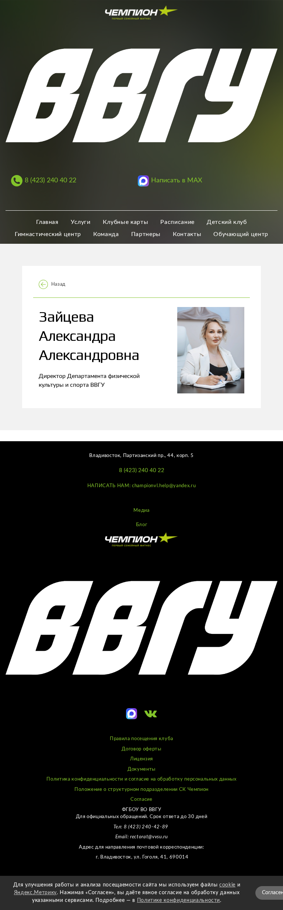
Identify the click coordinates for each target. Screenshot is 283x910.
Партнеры (146, 234)
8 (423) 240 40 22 (141, 470)
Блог (141, 524)
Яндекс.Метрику (35, 892)
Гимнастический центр (48, 234)
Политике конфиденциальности (178, 900)
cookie (227, 885)
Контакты (187, 234)
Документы (141, 769)
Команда (106, 234)
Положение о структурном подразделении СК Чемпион (141, 789)
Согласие (141, 799)
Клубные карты (125, 222)
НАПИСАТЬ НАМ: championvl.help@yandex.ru (141, 485)
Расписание (177, 222)
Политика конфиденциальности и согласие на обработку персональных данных (141, 779)
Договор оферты (141, 749)
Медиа (141, 510)
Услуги (81, 222)
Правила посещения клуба (141, 738)
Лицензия (141, 759)
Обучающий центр (240, 234)
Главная (47, 222)
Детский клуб (227, 222)
